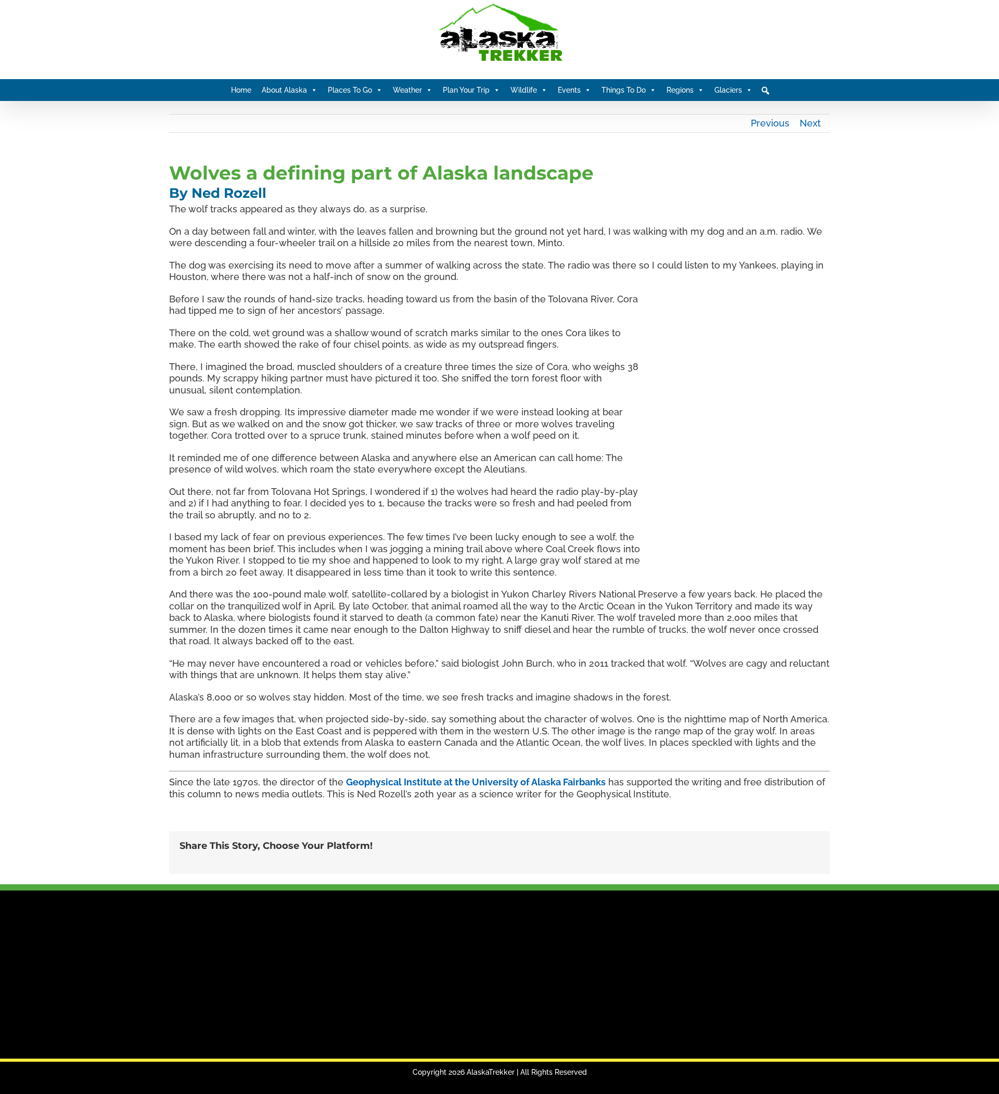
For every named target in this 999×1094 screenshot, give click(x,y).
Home (241, 90)
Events (569, 90)
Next (810, 123)
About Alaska (284, 90)
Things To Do (623, 90)
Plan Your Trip (466, 90)
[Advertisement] (328, 975)
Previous (770, 123)
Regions (680, 90)
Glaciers (728, 90)
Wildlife (523, 90)
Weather (407, 90)
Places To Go (350, 90)
